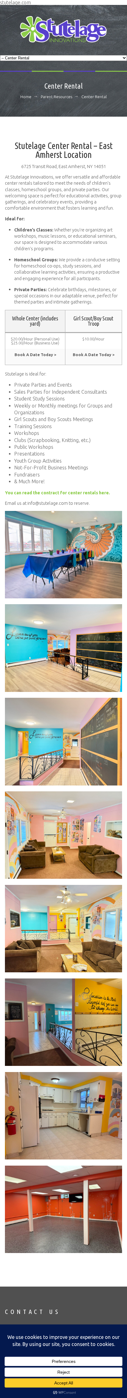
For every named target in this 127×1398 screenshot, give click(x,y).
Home (25, 96)
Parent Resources (56, 96)
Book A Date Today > (35, 354)
